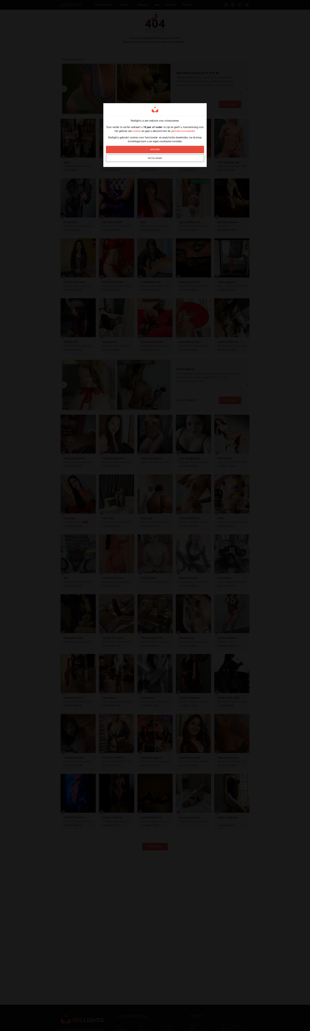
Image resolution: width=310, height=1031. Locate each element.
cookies (136, 131)
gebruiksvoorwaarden (183, 131)
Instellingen (155, 158)
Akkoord (155, 149)
